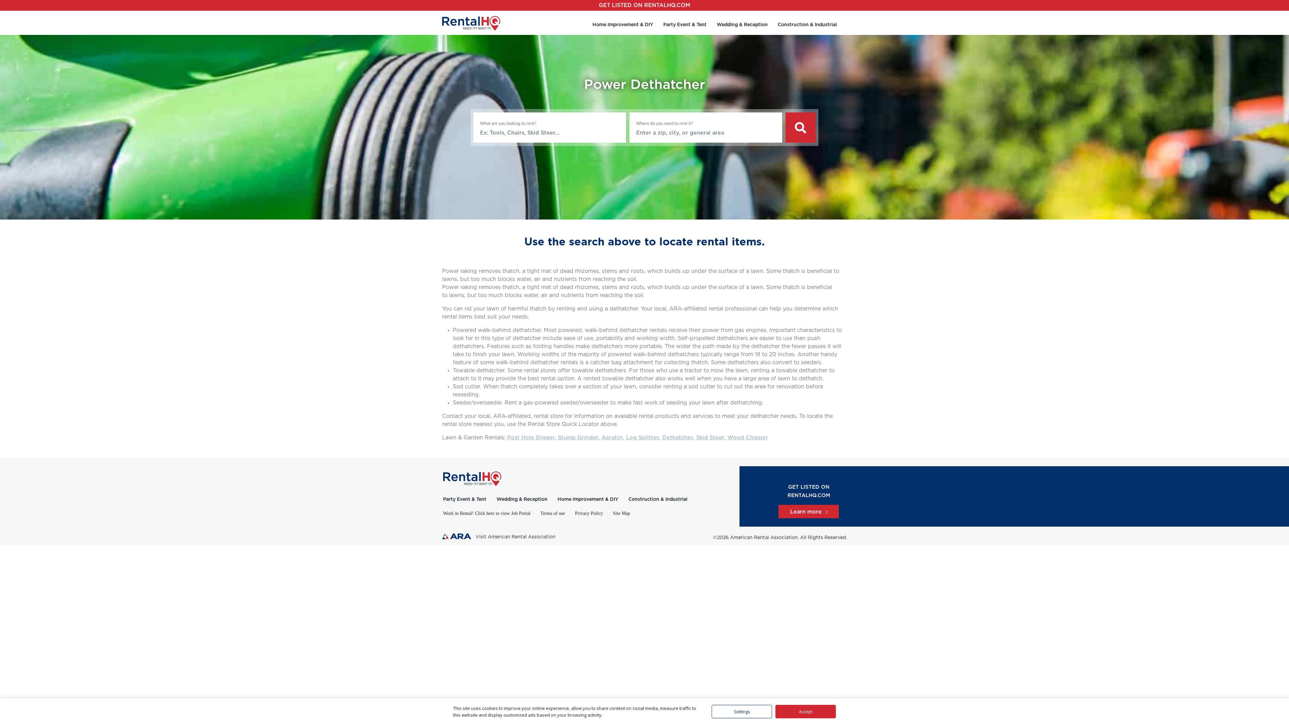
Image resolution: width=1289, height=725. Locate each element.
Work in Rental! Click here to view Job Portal (486, 513)
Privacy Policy (589, 513)
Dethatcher (677, 437)
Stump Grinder (578, 437)
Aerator (612, 437)
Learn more (806, 512)
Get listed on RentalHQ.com (644, 5)
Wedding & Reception (742, 24)
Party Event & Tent (685, 24)
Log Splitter (642, 437)
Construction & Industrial (807, 24)
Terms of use (552, 513)
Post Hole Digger (531, 437)
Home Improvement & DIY (622, 24)
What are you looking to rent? (508, 124)
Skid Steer (710, 437)
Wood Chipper (747, 437)
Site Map (621, 513)
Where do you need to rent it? (664, 124)
